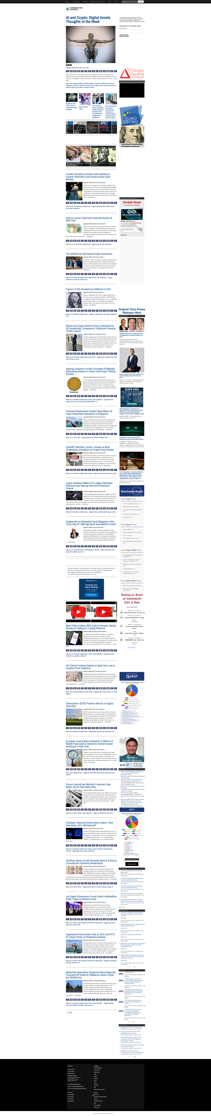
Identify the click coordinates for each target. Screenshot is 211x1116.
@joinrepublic (72, 572)
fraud (80, 401)
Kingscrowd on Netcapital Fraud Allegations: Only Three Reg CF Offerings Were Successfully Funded (91, 523)
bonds (97, 244)
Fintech (109, 1)
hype (91, 85)
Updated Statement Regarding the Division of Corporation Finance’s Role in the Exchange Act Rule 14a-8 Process (132, 956)
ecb (88, 773)
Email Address (123, 28)
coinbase (85, 851)
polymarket (111, 85)
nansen (101, 85)
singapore (101, 437)
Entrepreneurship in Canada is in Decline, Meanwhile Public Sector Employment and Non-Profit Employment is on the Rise (106, 126)
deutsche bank (90, 887)
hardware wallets (103, 512)
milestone (95, 437)
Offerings (85, 1)
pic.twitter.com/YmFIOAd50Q (93, 572)
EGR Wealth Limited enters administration (132, 1027)
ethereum (95, 512)
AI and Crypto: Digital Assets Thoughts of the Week (88, 19)
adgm (77, 851)
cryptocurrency (109, 357)
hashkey (108, 206)
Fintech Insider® (71, 1071)
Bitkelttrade (103, 813)
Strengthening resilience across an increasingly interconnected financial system (132, 1051)
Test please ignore (129, 972)
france (108, 813)
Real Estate (96, 1085)
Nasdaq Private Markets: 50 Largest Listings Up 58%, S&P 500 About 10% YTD (68, 129)
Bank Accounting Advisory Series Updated (132, 893)
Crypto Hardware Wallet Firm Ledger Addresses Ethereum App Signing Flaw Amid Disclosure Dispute (89, 485)
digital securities (97, 731)
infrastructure (89, 437)
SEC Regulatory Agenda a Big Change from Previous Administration (79, 129)
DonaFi (88, 85)
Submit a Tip (96, 1094)
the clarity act (72, 87)
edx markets (96, 314)
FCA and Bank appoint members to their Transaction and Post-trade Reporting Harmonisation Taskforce (131, 1038)
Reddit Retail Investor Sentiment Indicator (104, 773)
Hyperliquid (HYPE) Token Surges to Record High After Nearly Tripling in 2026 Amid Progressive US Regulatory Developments (132, 800)
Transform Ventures (89, 87)
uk (112, 692)
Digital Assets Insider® (72, 1075)
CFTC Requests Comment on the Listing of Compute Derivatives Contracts (133, 1001)
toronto (110, 473)
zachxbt (114, 473)
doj (78, 401)
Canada (90, 473)
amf (98, 813)
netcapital (75, 552)
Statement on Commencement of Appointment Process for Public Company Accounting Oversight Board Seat (133, 944)
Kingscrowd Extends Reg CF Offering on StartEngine (102, 164)
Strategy (75, 773)
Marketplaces (76, 1)
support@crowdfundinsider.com (77, 1086)
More (116, 1)
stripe (106, 437)
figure (101, 314)
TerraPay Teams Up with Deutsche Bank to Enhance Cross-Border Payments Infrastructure (91, 862)
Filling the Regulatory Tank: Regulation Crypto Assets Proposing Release (133, 925)
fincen (72, 656)
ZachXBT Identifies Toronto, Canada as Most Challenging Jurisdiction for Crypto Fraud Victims (90, 448)
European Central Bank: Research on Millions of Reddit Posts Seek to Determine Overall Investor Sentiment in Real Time (89, 743)
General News (91, 357)
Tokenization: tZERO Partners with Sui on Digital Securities (89, 705)
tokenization (76, 208)
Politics (95, 1074)
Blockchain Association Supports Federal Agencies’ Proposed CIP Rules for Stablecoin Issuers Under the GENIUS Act (91, 974)
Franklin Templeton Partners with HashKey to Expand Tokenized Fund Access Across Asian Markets (88, 176)
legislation (75, 1005)
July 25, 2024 (93, 574)
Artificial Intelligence (89, 83)
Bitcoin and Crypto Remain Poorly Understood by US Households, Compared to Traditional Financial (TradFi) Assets (91, 328)
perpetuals (68, 963)
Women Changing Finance (99, 1089)
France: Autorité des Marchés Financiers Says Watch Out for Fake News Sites (88, 786)
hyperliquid (113, 961)
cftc (109, 961)
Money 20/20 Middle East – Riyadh (134, 617)
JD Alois (101, 257)
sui (103, 731)
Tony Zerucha (85, 68)
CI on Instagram (71, 1098)
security (114, 512)
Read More (91, 197)
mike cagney (107, 314)
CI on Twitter (70, 1092)
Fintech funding (102, 692)
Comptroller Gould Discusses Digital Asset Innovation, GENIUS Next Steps (132, 879)
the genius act (83, 279)
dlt (100, 244)
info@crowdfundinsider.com (75, 1084)
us (96, 401)
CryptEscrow (82, 85)
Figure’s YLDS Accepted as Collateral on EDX (88, 289)
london (99, 887)
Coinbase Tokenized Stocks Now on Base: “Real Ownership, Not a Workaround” (89, 824)
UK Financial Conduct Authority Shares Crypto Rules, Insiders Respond (93, 129)
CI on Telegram (71, 1100)
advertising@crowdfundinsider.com (80, 1088)
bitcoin (72, 85)
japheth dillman (91, 401)
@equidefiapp (80, 572)
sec (115, 85)
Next (115, 611)
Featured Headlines (78, 83)
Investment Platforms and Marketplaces (83, 550)
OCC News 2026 (128, 874)
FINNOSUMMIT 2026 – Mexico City (134, 640)
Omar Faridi (102, 182)
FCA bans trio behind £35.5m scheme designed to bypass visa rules (131, 1032)
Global (90, 277)
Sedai (67, 87)
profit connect (76, 925)
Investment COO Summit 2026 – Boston (134, 627)
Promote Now (91, 595)
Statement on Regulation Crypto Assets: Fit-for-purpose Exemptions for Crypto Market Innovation (132, 914)
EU (96, 887)
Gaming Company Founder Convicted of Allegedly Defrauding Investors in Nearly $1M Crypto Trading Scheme (90, 371)
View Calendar (132, 647)
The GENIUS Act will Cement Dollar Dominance (89, 254)
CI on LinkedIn (70, 1096)
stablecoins (69, 279)
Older (69, 1012)
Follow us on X (132, 864)
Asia (74, 206)
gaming (85, 401)
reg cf (79, 552)
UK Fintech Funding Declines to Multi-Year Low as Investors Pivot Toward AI (90, 667)
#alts (99, 570)
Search (141, 1)
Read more (124, 918)
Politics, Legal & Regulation (99, 277)
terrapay (109, 887)
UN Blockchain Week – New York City (134, 613)
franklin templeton (100, 206)
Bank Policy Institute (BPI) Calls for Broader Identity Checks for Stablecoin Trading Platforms (91, 627)
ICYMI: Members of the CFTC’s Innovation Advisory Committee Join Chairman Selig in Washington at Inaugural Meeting (133, 981)
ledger (109, 512)
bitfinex (76, 85)
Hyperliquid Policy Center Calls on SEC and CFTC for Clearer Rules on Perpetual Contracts (90, 936)
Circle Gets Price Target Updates (129, 793)
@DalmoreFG (108, 570)
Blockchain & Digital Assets (97, 1)
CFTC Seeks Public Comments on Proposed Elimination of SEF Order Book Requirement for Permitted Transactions (133, 992)
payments (103, 887)
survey (77, 359)
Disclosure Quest (71, 1073)
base (81, 851)
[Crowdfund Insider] (75, 12)
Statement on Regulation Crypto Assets (131, 934)
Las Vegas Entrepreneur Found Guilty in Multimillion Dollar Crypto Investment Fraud (91, 898)
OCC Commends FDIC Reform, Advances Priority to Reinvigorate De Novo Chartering (132, 900)
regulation (77, 656)
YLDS (67, 316)
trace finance (80, 87)
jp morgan (96, 85)
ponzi (71, 925)
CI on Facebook (71, 1094)
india (103, 244)
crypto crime (73, 401)
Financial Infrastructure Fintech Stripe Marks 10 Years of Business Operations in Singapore (89, 412)
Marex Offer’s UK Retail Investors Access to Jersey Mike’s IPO (78, 164)
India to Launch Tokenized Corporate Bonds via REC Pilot (89, 219)
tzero (113, 731)
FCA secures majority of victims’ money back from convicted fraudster (132, 1045)
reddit (91, 773)
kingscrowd (69, 552)
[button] (78, 612)
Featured (67, 1)
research (72, 359)
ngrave (105, 85)
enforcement (108, 550)
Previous (68, 611)
